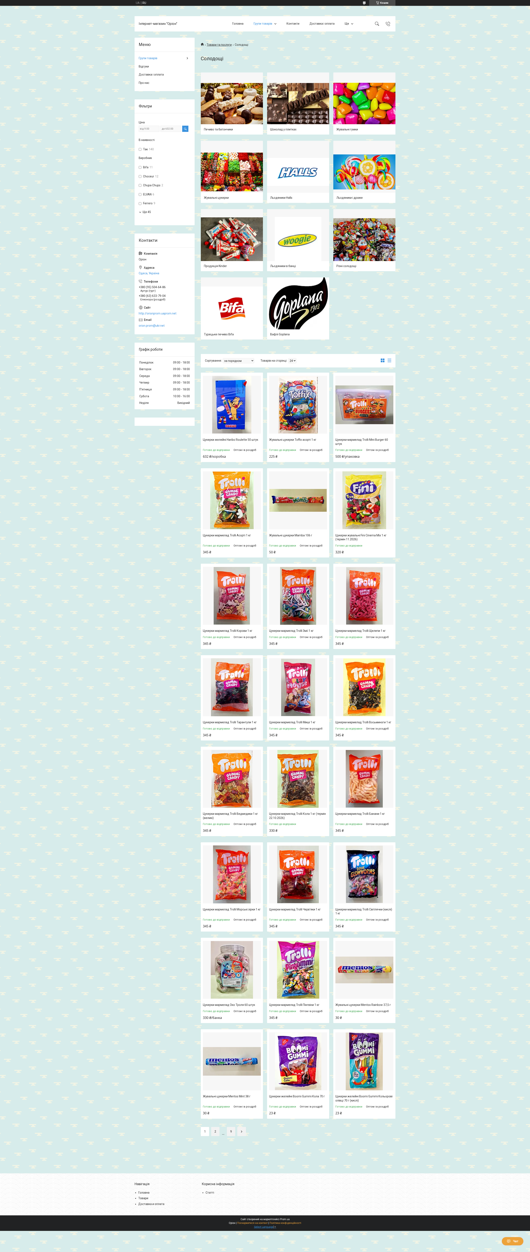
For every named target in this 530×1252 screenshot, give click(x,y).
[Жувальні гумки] (364, 103)
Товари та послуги (219, 44)
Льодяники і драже (349, 197)
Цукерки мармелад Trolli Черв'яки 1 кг (295, 909)
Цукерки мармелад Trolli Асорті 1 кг (227, 535)
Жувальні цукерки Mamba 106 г (290, 535)
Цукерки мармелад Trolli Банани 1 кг (360, 813)
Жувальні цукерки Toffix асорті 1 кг (292, 439)
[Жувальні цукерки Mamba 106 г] (298, 500)
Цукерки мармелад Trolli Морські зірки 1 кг (232, 909)
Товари (143, 1198)
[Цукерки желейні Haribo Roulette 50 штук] (232, 405)
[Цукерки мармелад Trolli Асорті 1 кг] (232, 500)
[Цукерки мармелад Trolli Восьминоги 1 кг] (364, 687)
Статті (210, 1192)
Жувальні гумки (347, 129)
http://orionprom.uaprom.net (157, 313)
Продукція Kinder (215, 266)
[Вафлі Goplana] (298, 308)
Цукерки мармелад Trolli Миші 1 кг (292, 722)
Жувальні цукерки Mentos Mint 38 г (227, 1096)
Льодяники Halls (281, 197)
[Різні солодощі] (364, 240)
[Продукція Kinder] (232, 240)
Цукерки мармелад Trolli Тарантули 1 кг (230, 722)
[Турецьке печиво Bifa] (232, 308)
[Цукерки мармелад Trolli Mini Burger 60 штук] (364, 405)
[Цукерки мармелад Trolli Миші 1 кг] (298, 687)
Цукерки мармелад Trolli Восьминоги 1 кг (363, 722)
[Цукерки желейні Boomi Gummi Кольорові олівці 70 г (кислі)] (364, 1061)
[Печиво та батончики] (232, 103)
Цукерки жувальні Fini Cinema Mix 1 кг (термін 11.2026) (361, 537)
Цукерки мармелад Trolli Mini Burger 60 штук (361, 441)
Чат (515, 1241)
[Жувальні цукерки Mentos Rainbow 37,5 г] (364, 970)
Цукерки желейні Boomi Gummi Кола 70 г (297, 1096)
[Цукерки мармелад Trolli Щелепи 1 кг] (364, 596)
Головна (237, 23)
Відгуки (144, 66)
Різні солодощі (346, 266)
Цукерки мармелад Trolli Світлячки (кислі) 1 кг (363, 911)
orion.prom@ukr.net (152, 325)
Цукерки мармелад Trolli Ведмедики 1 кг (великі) (230, 816)
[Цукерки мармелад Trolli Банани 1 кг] (364, 779)
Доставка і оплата (322, 23)
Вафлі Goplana (280, 334)
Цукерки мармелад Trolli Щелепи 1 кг (360, 630)
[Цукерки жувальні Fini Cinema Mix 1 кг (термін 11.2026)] (364, 500)
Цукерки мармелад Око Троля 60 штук (229, 1004)
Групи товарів (263, 23)
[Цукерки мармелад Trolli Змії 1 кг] (298, 596)
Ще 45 (147, 212)
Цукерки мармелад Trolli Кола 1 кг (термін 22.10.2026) (297, 816)
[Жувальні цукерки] (232, 172)
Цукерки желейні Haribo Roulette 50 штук (230, 439)
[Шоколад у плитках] (298, 103)
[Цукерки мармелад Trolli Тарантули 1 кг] (232, 687)
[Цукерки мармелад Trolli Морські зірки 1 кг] (232, 874)
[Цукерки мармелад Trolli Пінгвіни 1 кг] (298, 970)
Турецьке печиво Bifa (219, 334)
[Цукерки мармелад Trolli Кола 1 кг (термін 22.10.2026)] (298, 779)
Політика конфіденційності (285, 1223)
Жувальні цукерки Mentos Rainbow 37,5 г (363, 1004)
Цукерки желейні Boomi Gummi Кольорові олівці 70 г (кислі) (364, 1098)
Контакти (293, 23)
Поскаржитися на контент (252, 1223)
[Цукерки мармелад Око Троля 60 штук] (232, 970)
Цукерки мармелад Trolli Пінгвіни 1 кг (294, 1004)
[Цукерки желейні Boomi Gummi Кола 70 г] (298, 1061)
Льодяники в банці (283, 266)
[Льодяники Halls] (298, 172)
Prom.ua (285, 1219)
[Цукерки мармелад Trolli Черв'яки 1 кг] (298, 874)
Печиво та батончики (218, 129)
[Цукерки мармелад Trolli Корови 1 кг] (232, 596)
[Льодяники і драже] (364, 172)
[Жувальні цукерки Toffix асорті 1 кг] (298, 405)
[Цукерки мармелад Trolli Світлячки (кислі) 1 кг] (364, 874)
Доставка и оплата (151, 1204)
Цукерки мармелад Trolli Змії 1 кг (291, 630)
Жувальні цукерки (216, 197)
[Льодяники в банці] (298, 240)
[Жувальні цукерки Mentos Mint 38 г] (232, 1061)
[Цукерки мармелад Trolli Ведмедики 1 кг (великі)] (232, 779)
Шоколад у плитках (283, 129)
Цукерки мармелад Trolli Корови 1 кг (227, 630)
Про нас (144, 82)
